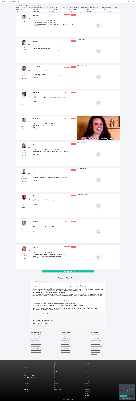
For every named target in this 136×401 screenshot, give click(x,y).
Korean (55, 385)
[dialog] (127, 392)
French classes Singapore (36, 334)
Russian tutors (87, 389)
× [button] (133, 386)
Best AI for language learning (29, 371)
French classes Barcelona (95, 336)
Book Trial (73, 15)
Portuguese (56, 383)
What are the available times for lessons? (43, 320)
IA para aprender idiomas (28, 373)
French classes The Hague (36, 344)
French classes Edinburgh (36, 350)
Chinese (55, 381)
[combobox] (24, 11)
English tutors (87, 371)
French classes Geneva (35, 336)
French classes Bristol (95, 342)
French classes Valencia (65, 338)
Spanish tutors (87, 391)
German (55, 375)
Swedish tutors (87, 393)
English (55, 371)
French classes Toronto (65, 350)
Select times (36, 11)
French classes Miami (95, 334)
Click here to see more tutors (68, 271)
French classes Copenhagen (96, 340)
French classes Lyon (35, 348)
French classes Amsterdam (36, 342)
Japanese (56, 379)
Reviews (25, 365)
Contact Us (26, 389)
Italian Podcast (26, 383)
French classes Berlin (65, 334)
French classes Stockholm (95, 338)
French (55, 373)
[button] (35, 25)
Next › (32, 273)
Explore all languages (58, 389)
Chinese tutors (87, 367)
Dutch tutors (87, 369)
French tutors (87, 373)
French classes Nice (64, 336)
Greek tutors (87, 377)
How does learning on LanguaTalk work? (43, 317)
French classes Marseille (35, 346)
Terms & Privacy (26, 391)
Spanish (55, 369)
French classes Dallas (65, 344)
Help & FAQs (26, 367)
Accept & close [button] (123, 395)
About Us (25, 387)
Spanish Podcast (27, 379)
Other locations (94, 354)
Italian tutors (87, 379)
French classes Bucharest (65, 342)
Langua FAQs (56, 367)
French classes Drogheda (95, 350)
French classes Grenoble (95, 352)
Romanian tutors (88, 387)
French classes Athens (65, 340)
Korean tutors (87, 383)
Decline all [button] (131, 395)
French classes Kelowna (95, 344)
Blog (25, 369)
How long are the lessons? (39, 326)
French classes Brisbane (35, 338)
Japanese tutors (88, 381)
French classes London (65, 348)
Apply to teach (26, 385)
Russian (55, 387)
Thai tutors (87, 395)
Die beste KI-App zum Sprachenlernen (30, 377)
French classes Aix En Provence (96, 346)
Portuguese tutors (88, 385)
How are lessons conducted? (40, 323)
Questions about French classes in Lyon (43, 281)
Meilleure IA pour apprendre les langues (30, 375)
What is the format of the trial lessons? (42, 313)
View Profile (67, 15)
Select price (54, 11)
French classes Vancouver (36, 352)
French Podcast (26, 381)
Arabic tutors (87, 365)
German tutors (87, 375)
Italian (55, 377)
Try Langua (56, 365)
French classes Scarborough (66, 346)
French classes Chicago (65, 352)
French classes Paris (35, 340)
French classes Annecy (95, 348)
